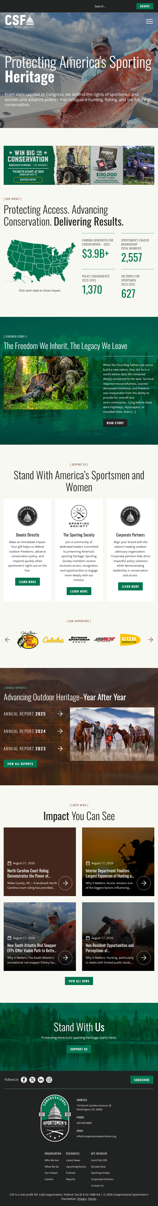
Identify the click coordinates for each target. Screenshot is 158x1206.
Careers (49, 1179)
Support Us (79, 1049)
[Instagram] (49, 1080)
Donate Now (98, 1166)
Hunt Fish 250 (99, 1160)
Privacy (82, 1199)
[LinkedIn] (41, 1080)
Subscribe (142, 1080)
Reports (70, 1179)
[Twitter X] (32, 1080)
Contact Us (97, 1185)
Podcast (70, 1172)
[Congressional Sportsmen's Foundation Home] (19, 21)
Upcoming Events (76, 1166)
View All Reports (20, 764)
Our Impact (51, 1172)
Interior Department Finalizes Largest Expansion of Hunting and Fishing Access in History (110, 875)
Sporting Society (100, 1172)
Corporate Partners (102, 1179)
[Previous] (7, 640)
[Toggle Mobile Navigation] (149, 21)
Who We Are (52, 1160)
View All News (79, 981)
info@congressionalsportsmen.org (96, 1136)
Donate (145, 6)
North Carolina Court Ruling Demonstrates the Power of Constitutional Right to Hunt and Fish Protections (31, 878)
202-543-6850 (84, 1123)
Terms (92, 1199)
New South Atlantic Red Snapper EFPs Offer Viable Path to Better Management (31, 950)
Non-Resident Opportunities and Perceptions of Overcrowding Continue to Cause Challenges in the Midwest (110, 953)
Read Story (115, 423)
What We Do (52, 1166)
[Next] (150, 640)
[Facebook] (24, 1080)
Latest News (73, 1160)
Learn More (27, 582)
